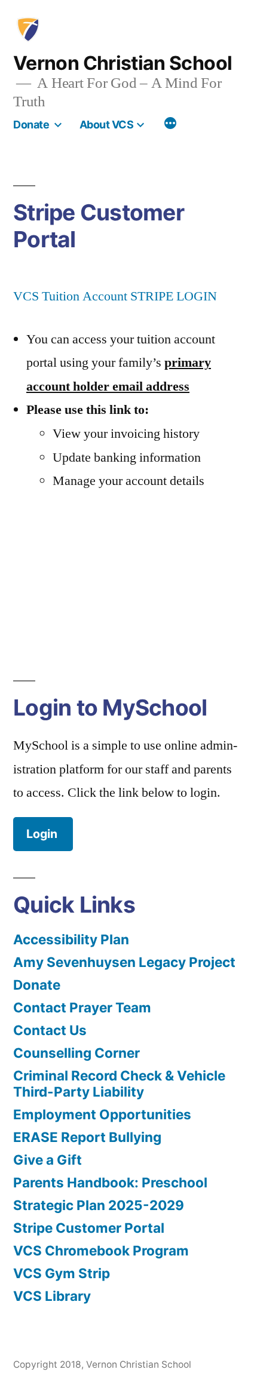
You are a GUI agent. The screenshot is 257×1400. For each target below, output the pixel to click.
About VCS (106, 124)
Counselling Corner (76, 1053)
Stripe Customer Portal (88, 1228)
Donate (31, 124)
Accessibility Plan (71, 939)
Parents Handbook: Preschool (110, 1182)
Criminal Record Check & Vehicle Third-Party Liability (119, 1083)
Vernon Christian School (122, 63)
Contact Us (50, 1030)
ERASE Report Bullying (87, 1137)
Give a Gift (47, 1160)
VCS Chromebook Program (101, 1250)
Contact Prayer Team (82, 1007)
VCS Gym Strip (61, 1273)
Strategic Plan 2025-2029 (98, 1205)
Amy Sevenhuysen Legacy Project (124, 962)
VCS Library (52, 1296)
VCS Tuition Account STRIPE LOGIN (115, 296)
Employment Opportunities (102, 1114)
